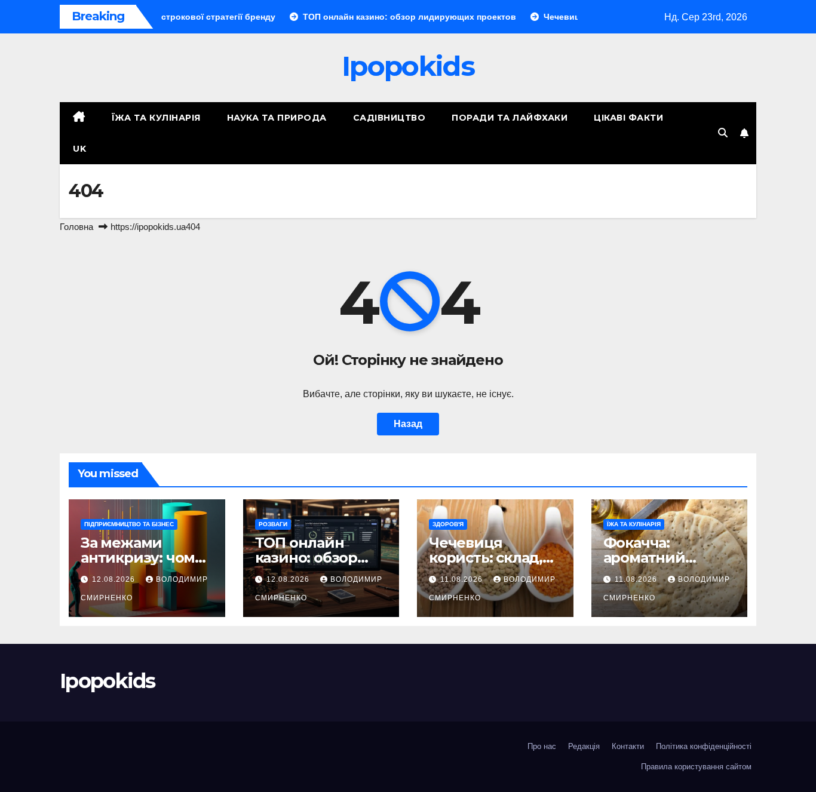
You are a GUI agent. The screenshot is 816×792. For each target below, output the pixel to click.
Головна (76, 227)
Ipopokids (408, 66)
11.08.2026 (462, 579)
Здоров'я (448, 524)
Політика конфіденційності (703, 746)
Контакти (628, 746)
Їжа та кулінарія (156, 117)
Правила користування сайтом (696, 766)
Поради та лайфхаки (509, 117)
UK (79, 148)
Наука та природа (277, 117)
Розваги (273, 524)
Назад (408, 424)
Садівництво (389, 117)
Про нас (541, 746)
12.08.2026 (114, 579)
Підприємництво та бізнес (129, 524)
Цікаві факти (628, 117)
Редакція (584, 746)
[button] (723, 133)
